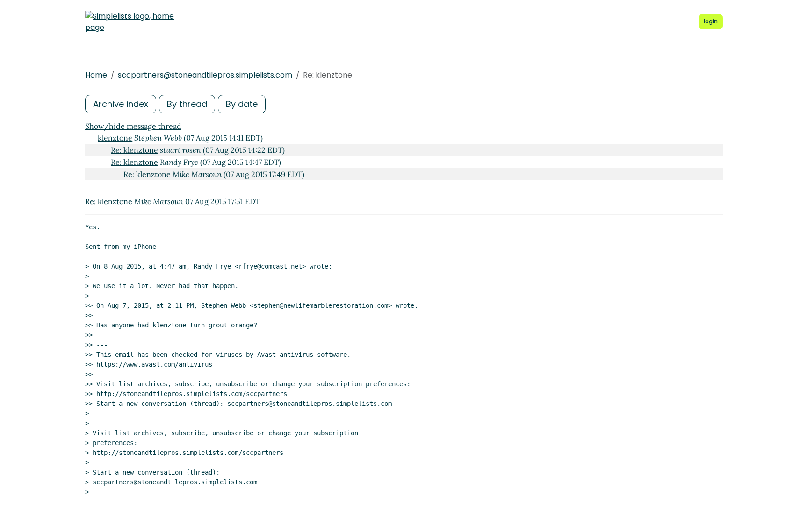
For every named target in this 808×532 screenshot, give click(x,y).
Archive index (120, 104)
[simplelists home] (129, 22)
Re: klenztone (134, 150)
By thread (187, 104)
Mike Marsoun (158, 201)
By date (242, 104)
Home (96, 75)
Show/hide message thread (133, 126)
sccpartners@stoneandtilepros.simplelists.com (205, 75)
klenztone (115, 137)
